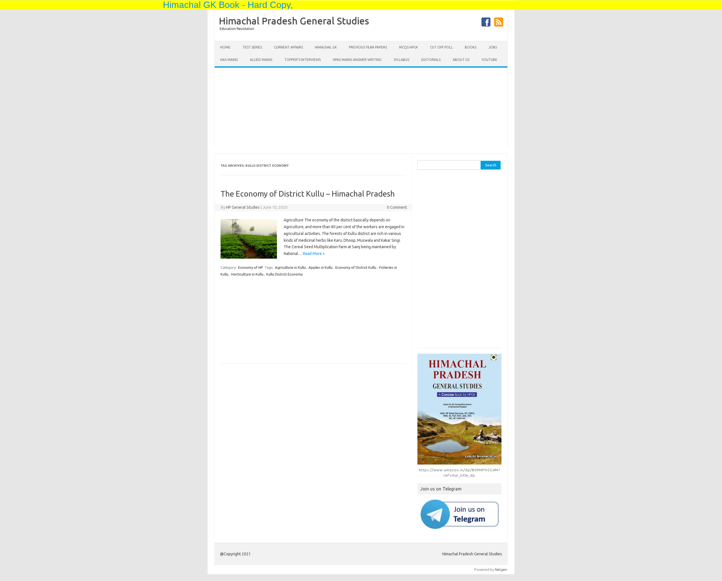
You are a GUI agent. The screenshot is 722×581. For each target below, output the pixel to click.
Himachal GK (326, 47)
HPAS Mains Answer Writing (357, 59)
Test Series (252, 47)
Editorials (431, 59)
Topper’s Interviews (302, 59)
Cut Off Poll (441, 47)
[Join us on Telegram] (459, 514)
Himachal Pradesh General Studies (294, 20)
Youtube (489, 59)
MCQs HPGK (408, 47)
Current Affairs (288, 47)
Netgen (501, 569)
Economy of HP (250, 267)
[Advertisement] (361, 107)
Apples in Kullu (321, 267)
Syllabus (401, 59)
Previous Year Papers (368, 47)
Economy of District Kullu (355, 267)
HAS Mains (229, 59)
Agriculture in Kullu (290, 267)
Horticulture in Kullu (247, 274)
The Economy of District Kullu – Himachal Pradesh (308, 193)
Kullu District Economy (284, 274)
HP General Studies (243, 207)
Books (470, 47)
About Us (461, 59)
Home (225, 47)
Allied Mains (261, 59)
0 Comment (397, 207)
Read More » (314, 253)
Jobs (492, 47)
